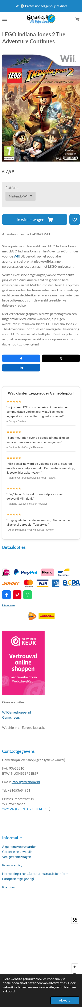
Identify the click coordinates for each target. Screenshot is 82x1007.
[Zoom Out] (74, 973)
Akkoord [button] (64, 1000)
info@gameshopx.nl (26, 782)
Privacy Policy (12, 865)
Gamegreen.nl (12, 717)
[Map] (41, 946)
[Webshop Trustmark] (23, 694)
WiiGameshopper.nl (16, 712)
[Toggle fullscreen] (74, 920)
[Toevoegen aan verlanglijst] (74, 219)
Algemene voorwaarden (19, 846)
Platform (11, 187)
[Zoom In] (74, 967)
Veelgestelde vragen (16, 857)
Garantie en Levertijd (17, 851)
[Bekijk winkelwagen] (77, 19)
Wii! (17, 256)
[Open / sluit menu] (4, 19)
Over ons (8, 605)
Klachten (8, 887)
